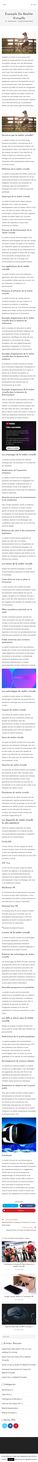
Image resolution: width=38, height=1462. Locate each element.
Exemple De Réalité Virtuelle (25, 21)
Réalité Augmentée (9, 1408)
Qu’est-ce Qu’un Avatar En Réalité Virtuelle (19, 1364)
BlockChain (6, 1390)
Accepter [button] (11, 1459)
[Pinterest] (15, 1425)
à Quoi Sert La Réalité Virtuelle (14, 1377)
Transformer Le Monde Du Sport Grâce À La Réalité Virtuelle (19, 1265)
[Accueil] (5, 21)
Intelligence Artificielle (11, 1399)
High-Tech (6, 1394)
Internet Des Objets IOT (11, 1403)
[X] (4, 1425)
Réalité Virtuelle (8, 1412)
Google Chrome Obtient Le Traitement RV (19, 1296)
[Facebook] (10, 1425)
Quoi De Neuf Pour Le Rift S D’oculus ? (19, 1327)
